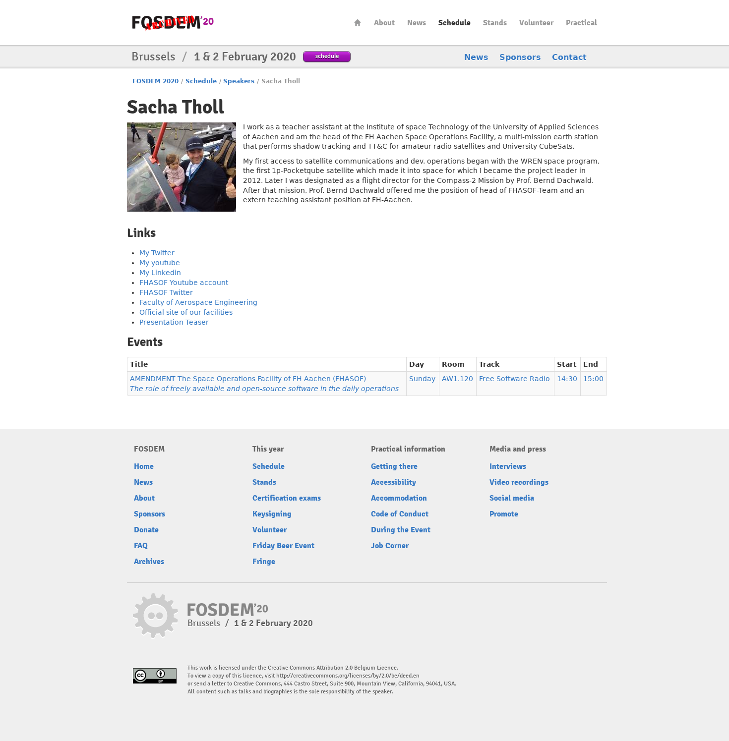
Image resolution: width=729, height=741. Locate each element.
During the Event (400, 530)
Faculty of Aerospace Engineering (198, 302)
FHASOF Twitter (166, 292)
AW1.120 (457, 379)
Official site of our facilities (186, 312)
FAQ (141, 546)
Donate (146, 530)
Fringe (263, 562)
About (384, 23)
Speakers (238, 81)
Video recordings (518, 482)
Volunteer (536, 23)
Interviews (507, 466)
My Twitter (157, 253)
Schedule (454, 23)
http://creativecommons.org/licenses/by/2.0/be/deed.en (348, 676)
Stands (495, 23)
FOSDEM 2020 (155, 81)
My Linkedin (160, 273)
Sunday (422, 379)
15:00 (593, 379)
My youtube (159, 263)
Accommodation (399, 498)
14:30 (567, 379)
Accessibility (393, 482)
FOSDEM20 (173, 22)
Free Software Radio (514, 379)
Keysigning (272, 514)
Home (358, 22)
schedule (327, 55)
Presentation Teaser (174, 322)
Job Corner (390, 546)
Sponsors (520, 57)
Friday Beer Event (283, 546)
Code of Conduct (399, 514)
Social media (511, 498)
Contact (569, 57)
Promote (503, 514)
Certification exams (286, 498)
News (416, 23)
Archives (149, 562)
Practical (581, 23)
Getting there (394, 466)
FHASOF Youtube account (183, 282)
